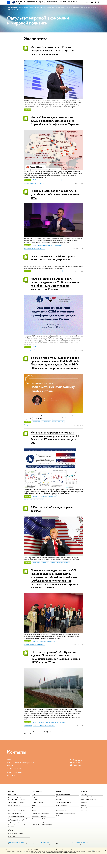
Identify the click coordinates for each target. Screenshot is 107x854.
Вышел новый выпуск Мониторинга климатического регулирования (53, 257)
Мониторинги (60, 799)
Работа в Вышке (12, 836)
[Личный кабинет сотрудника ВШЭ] (95, 2)
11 (53, 731)
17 (71, 731)
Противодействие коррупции (16, 816)
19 (77, 731)
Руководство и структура (15, 797)
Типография (84, 802)
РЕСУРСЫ (84, 791)
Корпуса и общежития (14, 805)
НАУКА (58, 791)
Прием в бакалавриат (38, 802)
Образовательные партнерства (40, 822)
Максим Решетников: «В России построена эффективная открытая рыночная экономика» (52, 50)
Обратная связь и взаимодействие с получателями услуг (42, 825)
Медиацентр (84, 805)
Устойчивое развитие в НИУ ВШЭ (17, 799)
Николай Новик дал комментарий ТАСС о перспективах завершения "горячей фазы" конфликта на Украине (55, 120)
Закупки (10, 808)
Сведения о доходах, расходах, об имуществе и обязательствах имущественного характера (17, 820)
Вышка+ (34, 805)
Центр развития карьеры (39, 816)
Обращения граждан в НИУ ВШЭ (16, 810)
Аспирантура (35, 810)
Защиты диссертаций (62, 805)
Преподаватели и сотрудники (16, 802)
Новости (19, 9)
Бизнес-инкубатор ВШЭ (38, 819)
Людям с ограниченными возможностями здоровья (19, 829)
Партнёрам (43, 3)
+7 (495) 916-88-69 (14, 769)
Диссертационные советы (63, 802)
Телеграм (76, 765)
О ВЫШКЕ (11, 791)
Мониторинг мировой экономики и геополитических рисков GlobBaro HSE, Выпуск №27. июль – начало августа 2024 (55, 437)
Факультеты (62, 7)
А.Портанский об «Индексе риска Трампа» (52, 509)
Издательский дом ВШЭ (87, 797)
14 (62, 731)
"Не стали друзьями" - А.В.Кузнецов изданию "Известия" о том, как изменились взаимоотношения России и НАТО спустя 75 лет (56, 657)
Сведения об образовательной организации (16, 825)
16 (68, 731)
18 (74, 731)
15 (65, 731)
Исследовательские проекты (64, 797)
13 (59, 731)
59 (31, 734)
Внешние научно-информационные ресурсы (65, 814)
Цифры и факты (12, 794)
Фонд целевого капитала (14, 813)
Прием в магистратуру (38, 808)
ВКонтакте (77, 760)
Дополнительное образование (40, 813)
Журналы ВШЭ (84, 808)
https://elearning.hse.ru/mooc (80, 842)
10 (50, 731)
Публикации (84, 810)
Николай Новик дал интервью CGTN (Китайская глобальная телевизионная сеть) (55, 194)
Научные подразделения (63, 794)
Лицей (33, 794)
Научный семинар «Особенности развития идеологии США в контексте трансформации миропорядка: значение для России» (55, 284)
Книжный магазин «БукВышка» (89, 799)
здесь (93, 850)
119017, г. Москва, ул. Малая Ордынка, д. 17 (21, 763)
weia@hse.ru (11, 775)
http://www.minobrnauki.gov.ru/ (16, 842)
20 (25, 734)
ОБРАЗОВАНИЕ (37, 791)
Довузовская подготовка (39, 797)
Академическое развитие (63, 808)
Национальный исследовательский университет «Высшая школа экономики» (31, 7)
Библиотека (84, 794)
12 (56, 731)
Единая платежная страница (15, 833)
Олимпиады (35, 799)
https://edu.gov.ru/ (45, 842)
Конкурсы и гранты (61, 810)
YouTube (76, 762)
